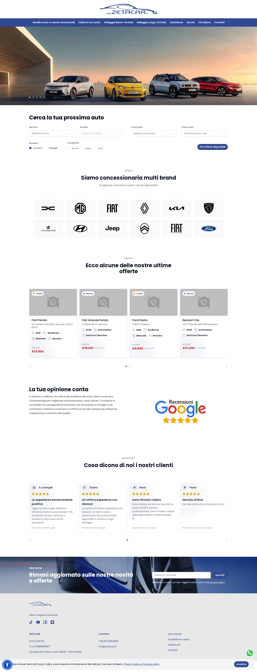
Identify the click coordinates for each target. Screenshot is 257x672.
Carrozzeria (137, 127)
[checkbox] (68, 148)
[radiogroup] (43, 148)
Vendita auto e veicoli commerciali (53, 22)
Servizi (191, 22)
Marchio (33, 127)
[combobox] (52, 133)
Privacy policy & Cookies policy (142, 664)
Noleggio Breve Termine (118, 22)
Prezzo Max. (188, 127)
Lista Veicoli (174, 634)
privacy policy (217, 582)
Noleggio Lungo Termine (151, 22)
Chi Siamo (204, 22)
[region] (128, 328)
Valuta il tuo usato (89, 22)
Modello (84, 127)
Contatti (219, 22)
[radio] (30, 148)
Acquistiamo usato (178, 639)
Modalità (33, 143)
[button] (7, 664)
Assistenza (176, 22)
